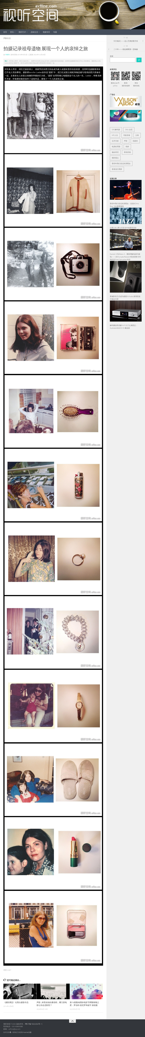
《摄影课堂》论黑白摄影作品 (15, 1002)
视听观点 (115, 158)
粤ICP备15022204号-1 (33, 1024)
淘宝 (136, 84)
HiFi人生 (115, 135)
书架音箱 (126, 135)
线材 (127, 147)
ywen (7, 55)
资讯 (12, 32)
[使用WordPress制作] (10, 1032)
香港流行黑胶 (117, 169)
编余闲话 (115, 152)
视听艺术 (22, 32)
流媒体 (135, 141)
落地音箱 (127, 152)
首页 (5, 32)
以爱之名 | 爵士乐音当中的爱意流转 (123, 228)
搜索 (111, 56)
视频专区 (46, 32)
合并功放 (115, 141)
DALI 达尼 (128, 130)
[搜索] (139, 60)
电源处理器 (116, 147)
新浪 (126, 84)
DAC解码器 (116, 130)
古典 (137, 135)
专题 (55, 32)
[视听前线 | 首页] (30, 13)
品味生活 (34, 32)
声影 (125, 141)
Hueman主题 (27, 1032)
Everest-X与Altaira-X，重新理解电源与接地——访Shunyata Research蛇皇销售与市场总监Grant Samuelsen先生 (125, 257)
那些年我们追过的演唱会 (121, 164)
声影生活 (7, 38)
